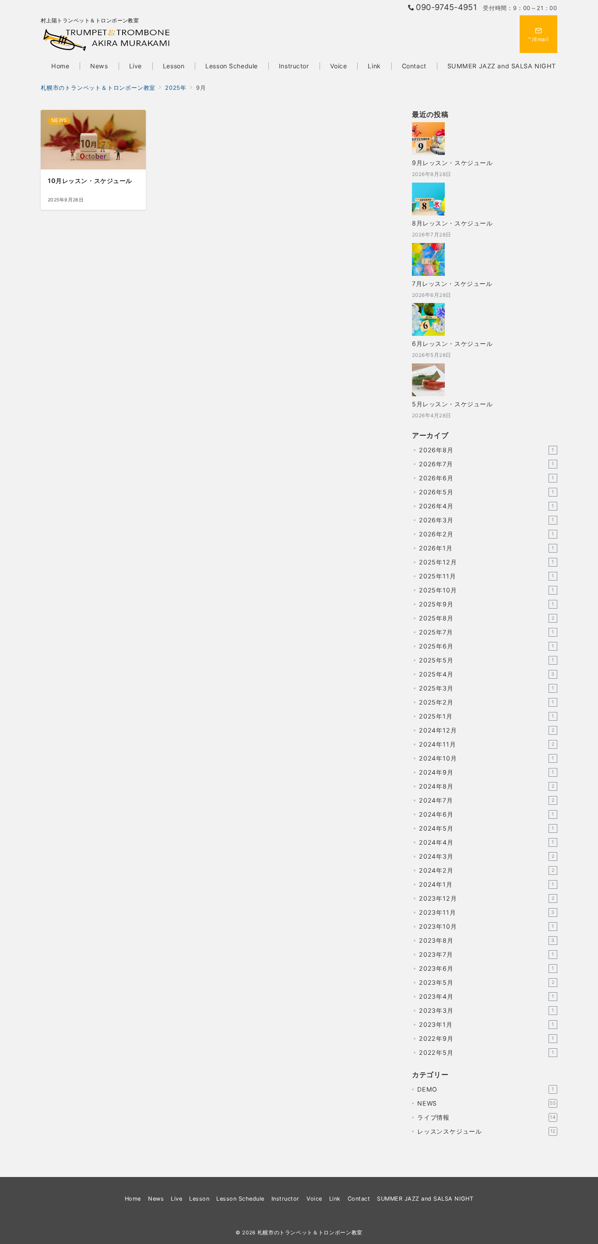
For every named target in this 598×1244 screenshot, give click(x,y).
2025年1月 (486, 716)
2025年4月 (487, 674)
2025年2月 (486, 702)
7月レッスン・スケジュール (452, 283)
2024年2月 (486, 870)
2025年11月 (486, 576)
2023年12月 (486, 898)
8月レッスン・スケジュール (452, 223)
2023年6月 (486, 968)
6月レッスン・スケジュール (452, 343)
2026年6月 (486, 478)
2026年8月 (486, 450)
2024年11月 (486, 744)
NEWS (486, 1103)
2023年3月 (486, 1010)
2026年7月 (486, 464)
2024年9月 (486, 772)
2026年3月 (486, 520)
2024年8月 (486, 786)
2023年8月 (487, 940)
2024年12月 (486, 730)
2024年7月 (486, 800)
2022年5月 (486, 1052)
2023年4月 (486, 996)
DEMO (485, 1089)
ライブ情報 (486, 1117)
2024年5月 (486, 828)
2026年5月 (486, 492)
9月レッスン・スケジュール (452, 162)
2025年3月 (486, 688)
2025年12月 (486, 562)
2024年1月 (486, 884)
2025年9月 (486, 604)
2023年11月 (487, 912)
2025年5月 (486, 660)
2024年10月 (486, 758)
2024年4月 (486, 842)
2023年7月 (486, 954)
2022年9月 (486, 1038)
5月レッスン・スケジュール (452, 404)
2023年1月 (486, 1024)
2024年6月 (486, 814)
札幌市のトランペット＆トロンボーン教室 (309, 1233)
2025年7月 (486, 632)
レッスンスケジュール (486, 1131)
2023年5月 (486, 982)
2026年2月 (486, 534)
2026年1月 (486, 548)
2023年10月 (486, 926)
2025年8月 (486, 618)
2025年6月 (486, 646)
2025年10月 (486, 590)
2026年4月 (486, 506)
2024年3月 (486, 856)
